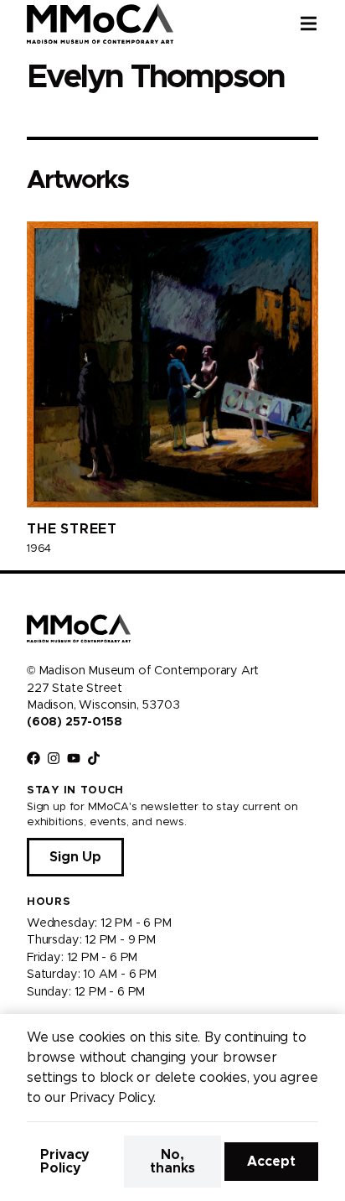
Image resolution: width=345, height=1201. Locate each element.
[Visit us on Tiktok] (93, 758)
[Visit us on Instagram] (53, 758)
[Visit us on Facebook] (33, 758)
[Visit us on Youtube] (73, 758)
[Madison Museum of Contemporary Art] (100, 23)
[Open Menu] (322, 23)
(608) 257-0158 (74, 722)
